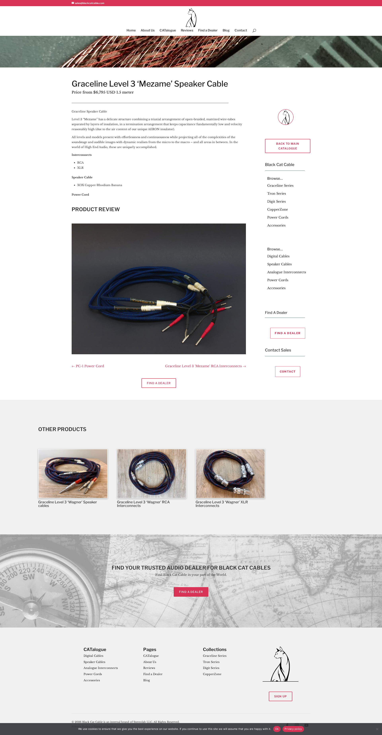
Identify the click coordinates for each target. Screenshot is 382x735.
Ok (277, 728)
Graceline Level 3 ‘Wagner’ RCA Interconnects (143, 504)
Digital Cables (278, 256)
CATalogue (168, 30)
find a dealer (191, 591)
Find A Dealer (287, 333)
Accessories (276, 225)
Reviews (187, 30)
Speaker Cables (279, 264)
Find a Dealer (208, 30)
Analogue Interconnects (286, 272)
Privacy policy (293, 728)
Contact (241, 30)
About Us (148, 30)
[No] (377, 729)
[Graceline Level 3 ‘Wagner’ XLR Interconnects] (230, 473)
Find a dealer (159, 383)
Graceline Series (280, 185)
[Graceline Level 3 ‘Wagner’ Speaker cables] (73, 473)
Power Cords (277, 217)
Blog (226, 30)
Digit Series (276, 201)
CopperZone (277, 209)
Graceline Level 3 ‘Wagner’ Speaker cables (67, 504)
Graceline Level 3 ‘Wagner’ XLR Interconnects (222, 504)
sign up (280, 696)
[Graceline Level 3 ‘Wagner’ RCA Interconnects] (151, 473)
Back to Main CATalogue (287, 146)
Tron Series (276, 193)
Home (131, 30)
